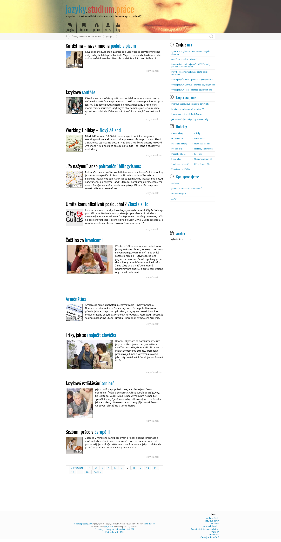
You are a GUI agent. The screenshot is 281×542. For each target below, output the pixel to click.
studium (83, 29)
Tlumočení (214, 534)
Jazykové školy (212, 518)
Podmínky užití (111, 532)
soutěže (80, 92)
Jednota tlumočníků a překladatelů (186, 188)
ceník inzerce (149, 523)
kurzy (108, 29)
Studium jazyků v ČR (203, 159)
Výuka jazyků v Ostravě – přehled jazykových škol (193, 84)
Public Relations (178, 154)
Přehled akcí (176, 148)
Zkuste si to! (107, 203)
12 (72, 472)
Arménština (76, 298)
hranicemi (84, 240)
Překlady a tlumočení (203, 148)
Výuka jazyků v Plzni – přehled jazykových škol (191, 89)
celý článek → (154, 70)
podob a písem (101, 45)
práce (96, 29)
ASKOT (174, 198)
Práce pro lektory (179, 143)
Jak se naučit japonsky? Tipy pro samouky (189, 119)
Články (197, 133)
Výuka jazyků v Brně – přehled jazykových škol (192, 79)
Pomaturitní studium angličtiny (205, 529)
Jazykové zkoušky (211, 526)
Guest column (177, 138)
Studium (215, 523)
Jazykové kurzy (212, 520)
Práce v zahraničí (202, 143)
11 (155, 467)
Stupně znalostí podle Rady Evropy (186, 114)
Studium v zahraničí (180, 164)
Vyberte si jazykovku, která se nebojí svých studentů (190, 52)
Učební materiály (202, 164)
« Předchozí (77, 467)
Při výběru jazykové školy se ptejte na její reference (189, 73)
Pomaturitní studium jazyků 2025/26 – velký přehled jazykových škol (190, 65)
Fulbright (175, 183)
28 (87, 472)
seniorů (90, 383)
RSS (122, 532)
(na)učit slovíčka (91, 334)
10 (147, 467)
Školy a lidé (176, 159)
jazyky (70, 29)
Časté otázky (177, 133)
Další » (97, 472)
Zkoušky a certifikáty (180, 169)
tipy (118, 29)
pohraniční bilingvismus (103, 166)
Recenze (198, 154)
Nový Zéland (93, 130)
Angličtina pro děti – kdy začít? (184, 59)
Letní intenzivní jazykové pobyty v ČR (187, 109)
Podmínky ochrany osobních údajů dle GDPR (114, 529)
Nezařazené (199, 138)
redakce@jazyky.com (83, 523)
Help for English (178, 193)
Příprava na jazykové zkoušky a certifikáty (190, 104)
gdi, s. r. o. (108, 526)
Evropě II (88, 431)
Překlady (215, 531)
